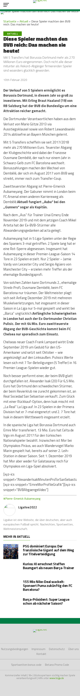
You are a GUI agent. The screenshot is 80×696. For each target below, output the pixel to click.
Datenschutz (57, 649)
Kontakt (41, 654)
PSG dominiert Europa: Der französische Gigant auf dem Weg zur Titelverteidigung (48, 550)
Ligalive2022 (27, 507)
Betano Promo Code (57, 665)
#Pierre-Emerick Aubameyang (22, 498)
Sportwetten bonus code (26, 665)
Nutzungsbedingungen (14, 649)
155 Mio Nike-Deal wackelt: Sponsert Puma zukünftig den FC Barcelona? (47, 585)
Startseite (9, 21)
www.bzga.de (56, 678)
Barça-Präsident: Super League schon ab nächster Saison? (46, 601)
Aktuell (24, 21)
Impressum (38, 649)
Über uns (73, 649)
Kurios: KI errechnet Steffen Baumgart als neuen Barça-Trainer (48, 565)
